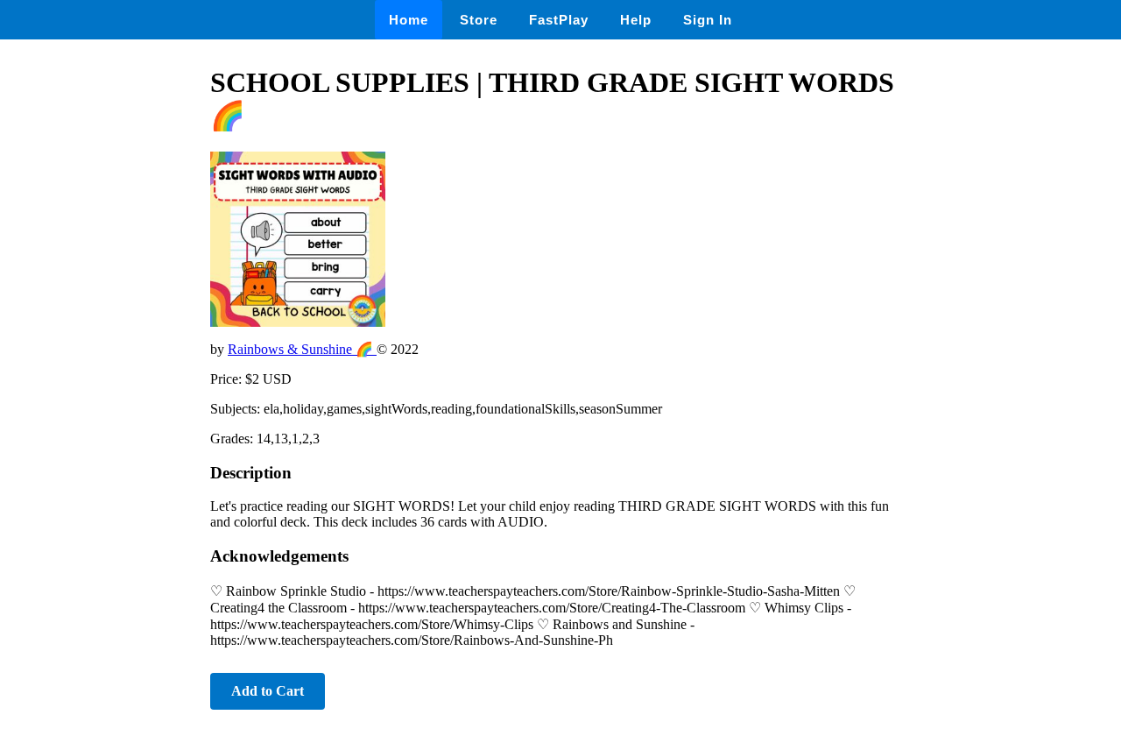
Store (478, 19)
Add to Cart (267, 690)
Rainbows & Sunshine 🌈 (302, 349)
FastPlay (559, 19)
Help (636, 19)
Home (408, 19)
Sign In (707, 19)
